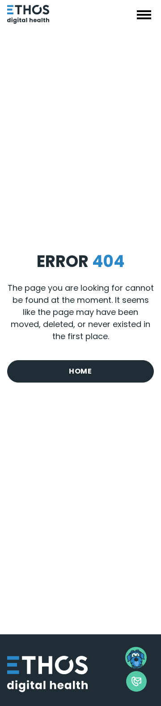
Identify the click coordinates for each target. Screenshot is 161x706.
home (80, 371)
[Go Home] (52, 14)
